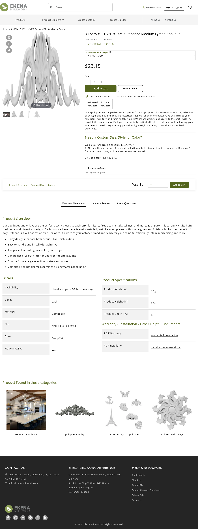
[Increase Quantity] (101, 82)
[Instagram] (15, 517)
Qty (87, 76)
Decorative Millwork (26, 434)
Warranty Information (164, 335)
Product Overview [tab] (73, 203)
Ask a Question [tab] (126, 203)
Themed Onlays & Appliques (123, 434)
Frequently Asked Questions (146, 490)
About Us (155, 19)
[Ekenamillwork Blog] (38, 517)
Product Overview (18, 185)
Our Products (138, 475)
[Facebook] (8, 517)
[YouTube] (23, 517)
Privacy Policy (139, 495)
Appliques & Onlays (75, 434)
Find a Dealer (130, 88)
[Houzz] (45, 518)
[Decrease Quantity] (87, 82)
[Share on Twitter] (8, 50)
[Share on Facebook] (8, 44)
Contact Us (170, 19)
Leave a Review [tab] (100, 203)
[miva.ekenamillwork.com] (13, 7)
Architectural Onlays (172, 434)
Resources (137, 500)
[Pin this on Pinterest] (8, 37)
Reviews (51, 185)
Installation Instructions (166, 347)
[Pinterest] (30, 517)
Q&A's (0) (109, 43)
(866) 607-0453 (154, 7)
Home (5, 29)
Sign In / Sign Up (174, 7)
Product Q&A (37, 185)
